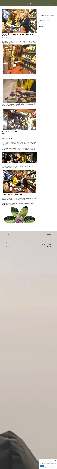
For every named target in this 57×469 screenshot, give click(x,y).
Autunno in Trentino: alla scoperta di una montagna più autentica (46, 15)
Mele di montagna (23, 4)
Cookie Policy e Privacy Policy (49, 467)
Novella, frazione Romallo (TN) (47, 246)
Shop (19, 4)
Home (12, 4)
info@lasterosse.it (48, 241)
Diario (42, 4)
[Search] (49, 4)
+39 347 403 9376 (49, 236)
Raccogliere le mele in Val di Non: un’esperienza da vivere (45, 18)
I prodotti (38, 4)
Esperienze (34, 4)
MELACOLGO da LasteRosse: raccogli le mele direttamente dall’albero (46, 17)
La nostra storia (16, 4)
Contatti (44, 4)
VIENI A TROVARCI (46, 244)
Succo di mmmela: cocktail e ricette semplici (43, 20)
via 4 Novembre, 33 (48, 245)
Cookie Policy (45, 467)
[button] (55, 460)
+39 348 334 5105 (49, 235)
